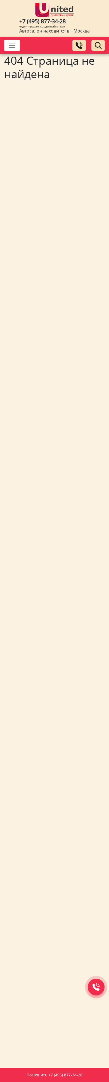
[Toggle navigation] (12, 45)
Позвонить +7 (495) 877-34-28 (54, 1075)
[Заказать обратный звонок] (79, 45)
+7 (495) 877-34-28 (42, 21)
